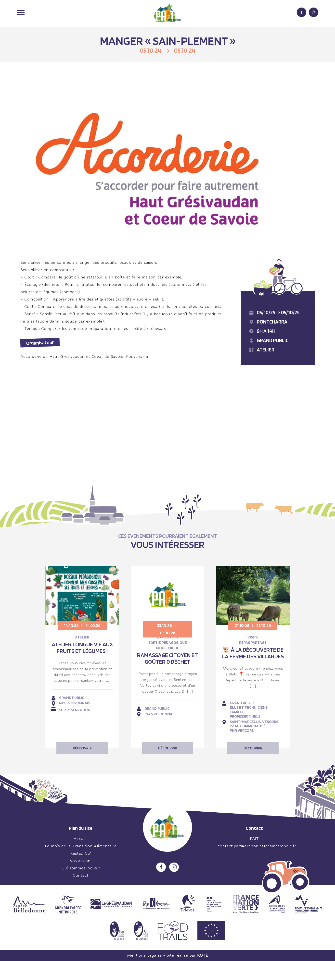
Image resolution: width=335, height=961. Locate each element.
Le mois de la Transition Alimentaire (80, 846)
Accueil (81, 838)
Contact (81, 875)
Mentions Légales (144, 955)
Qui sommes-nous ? (81, 868)
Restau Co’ (80, 853)
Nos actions (80, 860)
